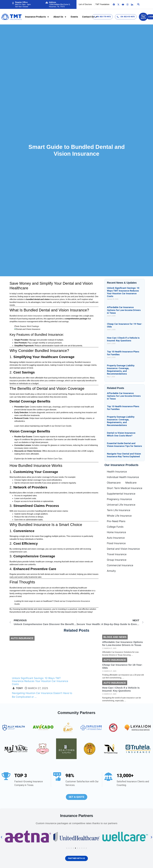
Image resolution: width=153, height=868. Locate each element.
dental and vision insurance (29, 316)
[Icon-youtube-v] (123, 4)
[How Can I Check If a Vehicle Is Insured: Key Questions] (89, 691)
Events (74, 16)
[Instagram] (128, 4)
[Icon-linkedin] (132, 4)
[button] (1, 837)
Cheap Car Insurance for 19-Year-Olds (122, 666)
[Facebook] (114, 4)
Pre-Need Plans (116, 521)
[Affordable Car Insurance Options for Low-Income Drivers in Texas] (89, 645)
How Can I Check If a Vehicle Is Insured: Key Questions (123, 339)
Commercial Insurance (120, 565)
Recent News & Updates (122, 282)
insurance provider (26, 511)
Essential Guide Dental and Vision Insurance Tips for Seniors (124, 444)
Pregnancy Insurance (119, 499)
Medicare (131, 482)
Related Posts (115, 388)
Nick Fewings (33, 326)
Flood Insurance (116, 543)
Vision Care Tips (54, 459)
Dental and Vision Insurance (123, 548)
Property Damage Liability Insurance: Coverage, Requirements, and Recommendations (120, 369)
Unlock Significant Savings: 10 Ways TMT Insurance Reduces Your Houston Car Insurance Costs (123, 292)
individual (62, 378)
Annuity (111, 570)
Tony (19, 688)
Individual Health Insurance (123, 477)
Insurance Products (35, 16)
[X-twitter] (118, 4)
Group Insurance (116, 559)
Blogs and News (114, 637)
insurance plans (57, 299)
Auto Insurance (116, 537)
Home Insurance (116, 532)
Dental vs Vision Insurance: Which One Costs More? (121, 434)
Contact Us (88, 16)
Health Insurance (117, 471)
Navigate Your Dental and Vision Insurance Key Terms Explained (124, 455)
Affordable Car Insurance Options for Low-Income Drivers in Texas (124, 310)
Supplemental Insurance (121, 493)
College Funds (115, 526)
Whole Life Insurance (119, 515)
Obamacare (114, 482)
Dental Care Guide (63, 426)
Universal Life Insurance (121, 504)
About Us (58, 16)
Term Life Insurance (118, 510)
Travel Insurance (116, 554)
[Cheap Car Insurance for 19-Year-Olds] (89, 668)
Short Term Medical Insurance (124, 488)
